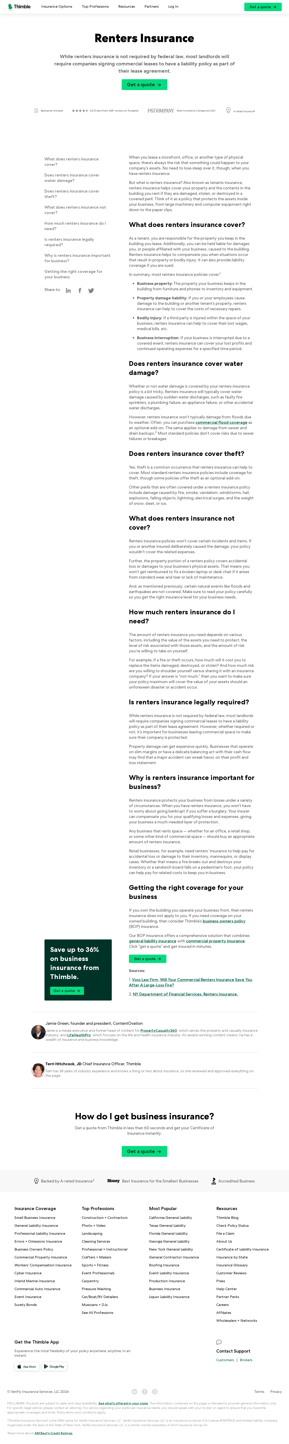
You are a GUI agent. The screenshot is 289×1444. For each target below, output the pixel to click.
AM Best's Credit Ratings (53, 1433)
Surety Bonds (25, 1304)
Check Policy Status (232, 1225)
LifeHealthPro (79, 1035)
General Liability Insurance (36, 1225)
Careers (222, 1304)
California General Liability (170, 1217)
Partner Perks (227, 1296)
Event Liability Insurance (169, 1273)
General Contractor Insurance (174, 1257)
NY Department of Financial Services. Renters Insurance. (185, 994)
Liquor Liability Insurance (169, 1296)
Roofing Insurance (164, 1265)
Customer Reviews (231, 1273)
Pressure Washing (96, 1289)
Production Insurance (167, 1281)
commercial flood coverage (221, 422)
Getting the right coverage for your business (73, 274)
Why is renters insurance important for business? (77, 258)
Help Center (226, 1289)
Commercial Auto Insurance (37, 1289)
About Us (224, 1241)
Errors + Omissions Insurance (38, 1241)
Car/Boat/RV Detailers (100, 1296)
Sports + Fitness (95, 1265)
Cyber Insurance (28, 1273)
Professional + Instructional (104, 1249)
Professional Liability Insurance (39, 1233)
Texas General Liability (167, 1225)
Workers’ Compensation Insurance (43, 1265)
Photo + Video (94, 1225)
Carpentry (90, 1281)
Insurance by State (232, 1257)
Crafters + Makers (96, 1257)
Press (220, 1281)
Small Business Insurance (34, 1217)
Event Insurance (27, 1296)
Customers (225, 1360)
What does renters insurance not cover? (75, 210)
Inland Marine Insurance (34, 1281)
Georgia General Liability (169, 1241)
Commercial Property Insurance (40, 1257)
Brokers (246, 1360)
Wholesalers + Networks (236, 1320)
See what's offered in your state (123, 1403)
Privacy (276, 1391)
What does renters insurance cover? (71, 161)
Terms (259, 1391)
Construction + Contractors (105, 1217)
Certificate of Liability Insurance (242, 1249)
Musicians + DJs (95, 1304)
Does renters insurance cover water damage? (71, 177)
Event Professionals (98, 1273)
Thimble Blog (227, 1217)
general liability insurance (152, 941)
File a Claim (225, 1233)
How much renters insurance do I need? (75, 226)
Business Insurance (164, 1289)
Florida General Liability (168, 1233)
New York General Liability (171, 1249)
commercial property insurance (215, 941)
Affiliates (223, 1312)
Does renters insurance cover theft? (71, 193)
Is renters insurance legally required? (69, 242)
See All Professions (97, 1312)
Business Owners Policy (33, 1249)
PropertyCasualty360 (158, 1030)
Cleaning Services (96, 1241)
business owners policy (224, 921)
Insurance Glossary (232, 1265)
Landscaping (92, 1233)
